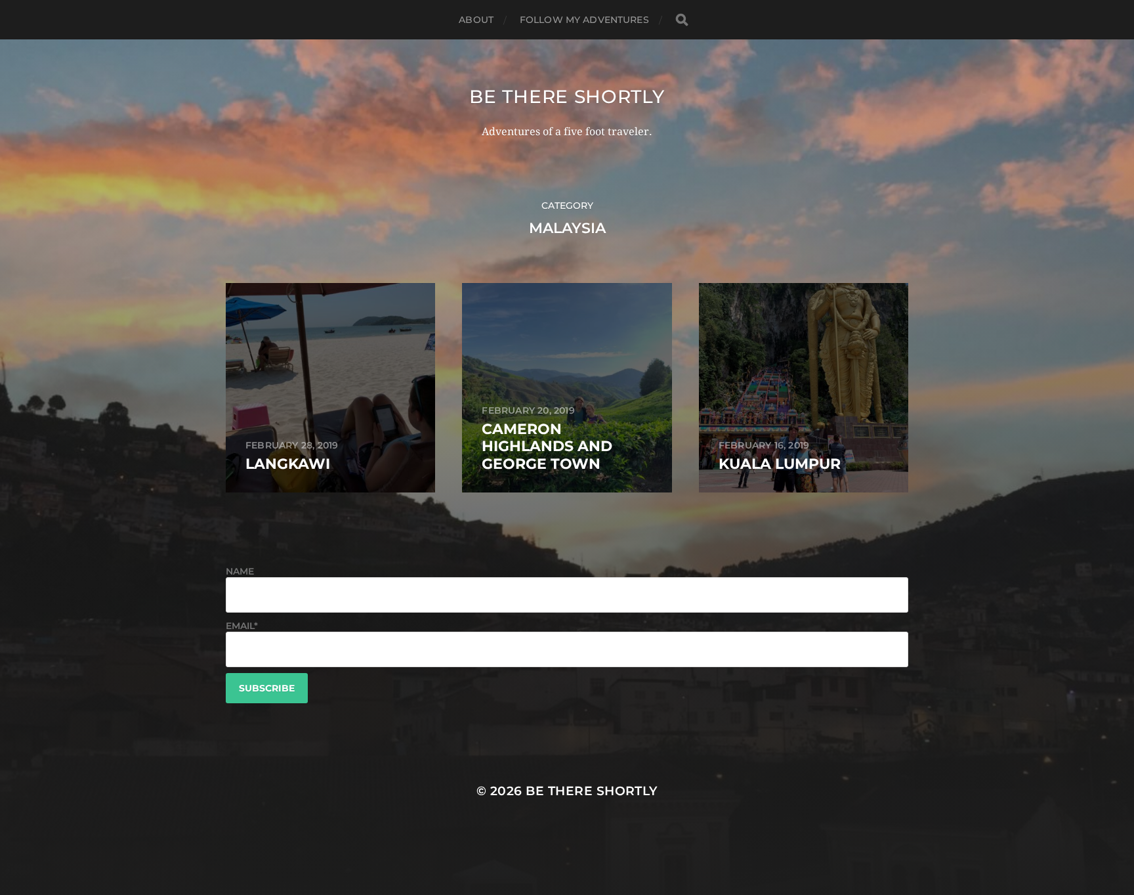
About (476, 20)
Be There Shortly (566, 96)
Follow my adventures (584, 20)
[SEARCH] (681, 20)
